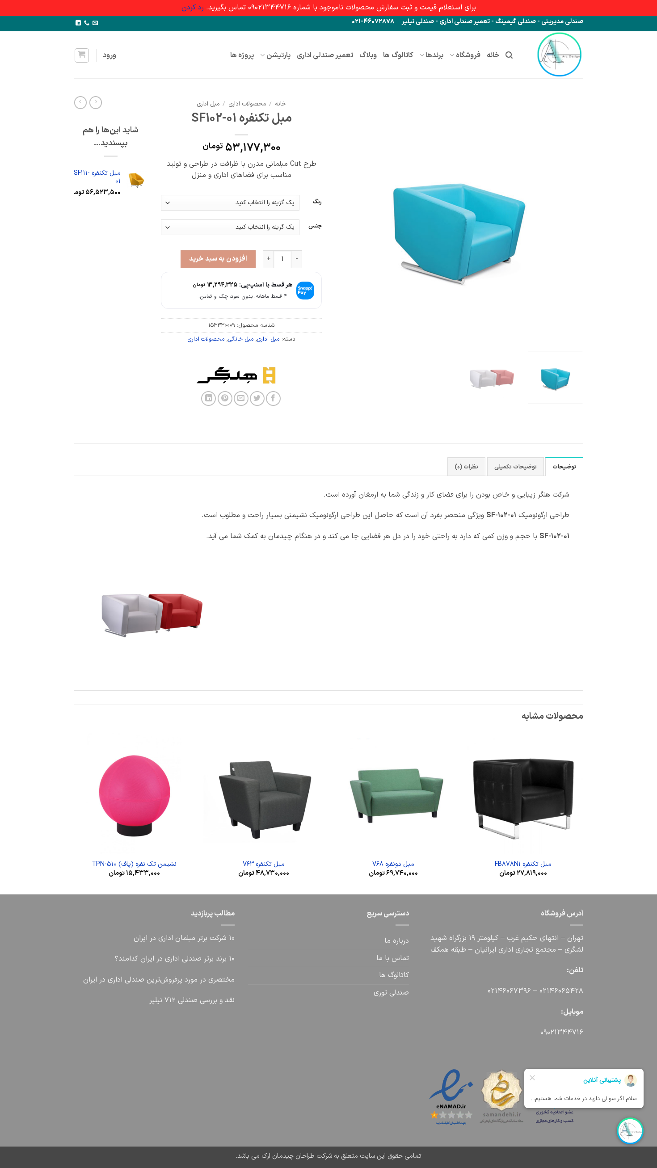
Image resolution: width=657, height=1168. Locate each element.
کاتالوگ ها (398, 55)
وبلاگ (368, 55)
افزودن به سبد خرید (218, 258)
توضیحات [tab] (564, 467)
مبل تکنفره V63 (264, 864)
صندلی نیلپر (418, 21)
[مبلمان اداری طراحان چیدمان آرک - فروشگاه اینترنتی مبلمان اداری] (554, 54)
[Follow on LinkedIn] (78, 23)
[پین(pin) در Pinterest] (225, 398)
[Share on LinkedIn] (208, 398)
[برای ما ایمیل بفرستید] (95, 23)
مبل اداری (208, 104)
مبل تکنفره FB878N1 (523, 864)
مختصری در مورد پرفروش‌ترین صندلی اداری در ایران (159, 979)
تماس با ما (392, 958)
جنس (315, 226)
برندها (434, 55)
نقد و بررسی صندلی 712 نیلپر (192, 1000)
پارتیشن (278, 55)
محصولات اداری (247, 104)
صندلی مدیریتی (562, 21)
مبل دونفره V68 (393, 864)
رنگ (317, 202)
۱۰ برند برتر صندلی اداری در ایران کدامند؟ (175, 958)
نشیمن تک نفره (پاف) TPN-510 (134, 864)
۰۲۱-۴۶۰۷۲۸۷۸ (373, 21)
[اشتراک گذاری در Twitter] (257, 398)
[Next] (345, 220)
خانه (493, 55)
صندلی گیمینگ (515, 21)
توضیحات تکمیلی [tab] (515, 467)
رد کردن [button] (192, 7)
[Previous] (567, 220)
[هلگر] (276, 375)
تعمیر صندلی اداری (464, 21)
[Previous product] (80, 102)
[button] (509, 55)
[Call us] (86, 23)
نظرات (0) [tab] (466, 467)
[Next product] (95, 102)
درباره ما (396, 941)
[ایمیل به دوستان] (241, 398)
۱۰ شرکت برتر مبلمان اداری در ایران (184, 938)
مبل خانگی (241, 339)
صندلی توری (391, 992)
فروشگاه (468, 55)
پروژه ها (242, 55)
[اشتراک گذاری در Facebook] (273, 398)
